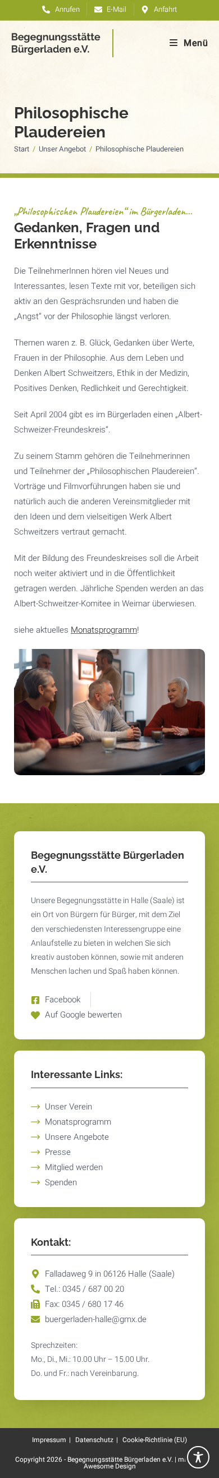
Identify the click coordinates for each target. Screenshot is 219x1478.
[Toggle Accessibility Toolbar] (198, 1457)
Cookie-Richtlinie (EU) (154, 1440)
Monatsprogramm (104, 630)
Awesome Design (110, 1466)
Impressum (49, 1440)
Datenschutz (94, 1440)
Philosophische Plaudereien (139, 149)
